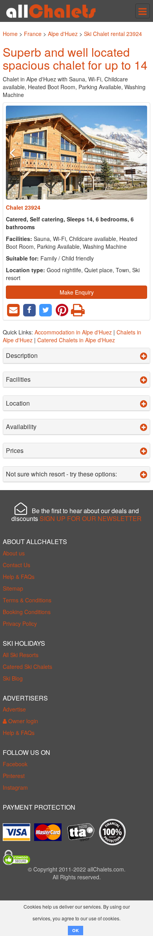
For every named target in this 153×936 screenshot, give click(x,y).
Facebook (15, 764)
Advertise (14, 709)
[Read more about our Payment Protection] (18, 829)
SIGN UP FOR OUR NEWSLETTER (91, 518)
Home (10, 34)
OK (75, 930)
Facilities (18, 379)
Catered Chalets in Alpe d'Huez (76, 340)
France (33, 34)
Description (22, 355)
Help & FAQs (19, 576)
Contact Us (16, 565)
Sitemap (13, 588)
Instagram (15, 787)
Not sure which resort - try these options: (61, 474)
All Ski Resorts (20, 655)
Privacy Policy (20, 623)
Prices (15, 450)
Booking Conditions (27, 612)
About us (14, 553)
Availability (21, 426)
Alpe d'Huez (63, 34)
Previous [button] (16, 152)
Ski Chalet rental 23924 (113, 34)
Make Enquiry (77, 292)
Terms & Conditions (27, 600)
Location (18, 403)
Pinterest (14, 776)
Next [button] (136, 152)
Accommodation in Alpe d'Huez (73, 332)
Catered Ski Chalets (27, 666)
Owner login (22, 721)
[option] (76, 152)
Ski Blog (13, 678)
